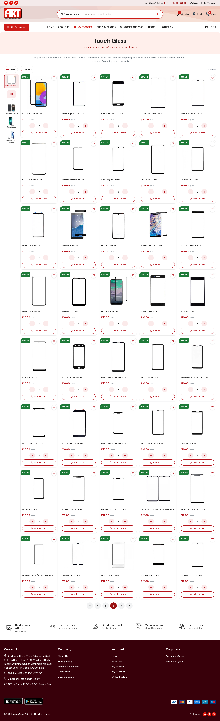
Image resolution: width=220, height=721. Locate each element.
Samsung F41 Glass (110, 179)
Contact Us (64, 671)
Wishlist (194, 3)
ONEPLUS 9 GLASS (31, 311)
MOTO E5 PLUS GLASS (72, 443)
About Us (63, 27)
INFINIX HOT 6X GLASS (72, 509)
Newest (28, 69)
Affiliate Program (175, 661)
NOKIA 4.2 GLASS (70, 311)
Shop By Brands (106, 27)
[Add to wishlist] (54, 77)
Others (166, 27)
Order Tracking (208, 3)
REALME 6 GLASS (149, 179)
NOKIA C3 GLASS (70, 245)
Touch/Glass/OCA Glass (107, 47)
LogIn (115, 656)
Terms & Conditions (68, 666)
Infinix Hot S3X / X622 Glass (194, 509)
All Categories (83, 27)
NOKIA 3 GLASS (188, 311)
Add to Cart (40, 133)
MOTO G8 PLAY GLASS (152, 443)
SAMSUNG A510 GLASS (112, 113)
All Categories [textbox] (69, 14)
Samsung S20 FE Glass (73, 113)
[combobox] (69, 14)
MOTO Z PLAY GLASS (72, 377)
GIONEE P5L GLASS (150, 575)
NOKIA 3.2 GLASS (30, 377)
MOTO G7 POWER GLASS (113, 443)
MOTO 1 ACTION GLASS (33, 443)
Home (50, 27)
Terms (152, 27)
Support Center (66, 676)
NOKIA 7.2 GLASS (109, 245)
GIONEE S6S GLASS (110, 575)
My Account (118, 671)
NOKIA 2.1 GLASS (149, 311)
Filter (12, 69)
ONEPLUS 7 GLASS (31, 245)
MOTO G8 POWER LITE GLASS (195, 377)
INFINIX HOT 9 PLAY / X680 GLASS (157, 509)
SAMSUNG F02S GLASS (73, 179)
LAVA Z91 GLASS (188, 443)
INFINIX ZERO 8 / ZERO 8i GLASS (37, 575)
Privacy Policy (65, 661)
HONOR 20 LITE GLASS (192, 575)
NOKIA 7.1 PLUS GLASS (151, 245)
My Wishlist (118, 666)
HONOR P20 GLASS (71, 575)
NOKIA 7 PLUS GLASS (191, 245)
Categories (18, 27)
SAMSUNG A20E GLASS (192, 113)
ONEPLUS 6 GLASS (190, 179)
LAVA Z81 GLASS (30, 509)
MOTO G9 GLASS (149, 377)
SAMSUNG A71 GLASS (151, 113)
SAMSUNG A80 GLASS (33, 179)
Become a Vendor (175, 656)
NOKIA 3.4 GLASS (109, 311)
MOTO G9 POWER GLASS (113, 377)
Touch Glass (130, 47)
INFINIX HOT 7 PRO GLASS (113, 509)
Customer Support (131, 27)
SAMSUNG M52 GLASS (33, 113)
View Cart (117, 661)
